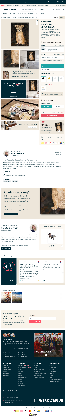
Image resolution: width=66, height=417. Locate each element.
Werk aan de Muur (55, 363)
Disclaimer (28, 407)
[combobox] (27, 9)
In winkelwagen (53, 115)
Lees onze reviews (13, 96)
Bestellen (22, 352)
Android (27, 76)
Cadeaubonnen (23, 356)
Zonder (47, 106)
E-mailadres (31, 315)
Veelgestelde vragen (9, 352)
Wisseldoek (46, 69)
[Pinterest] (10, 391)
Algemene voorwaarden (20, 407)
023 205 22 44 (21, 349)
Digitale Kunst (7, 181)
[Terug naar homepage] (8, 9)
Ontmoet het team (40, 355)
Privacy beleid (47, 407)
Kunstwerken (4, 13)
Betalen (6, 354)
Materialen (30, 13)
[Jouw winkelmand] (63, 9)
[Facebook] (12, 391)
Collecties (12, 13)
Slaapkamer (14, 181)
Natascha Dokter (47, 21)
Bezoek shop (58, 152)
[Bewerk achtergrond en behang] (37, 23)
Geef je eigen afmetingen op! (52, 60)
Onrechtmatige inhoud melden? (37, 407)
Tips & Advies (39, 13)
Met (59, 106)
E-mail (28, 349)
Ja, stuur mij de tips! (35, 321)
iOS (22, 76)
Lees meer (58, 154)
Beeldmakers (21, 13)
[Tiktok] (16, 391)
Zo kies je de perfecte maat (58, 54)
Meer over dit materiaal (59, 45)
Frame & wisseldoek (48, 66)
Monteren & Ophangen (10, 356)
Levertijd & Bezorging (24, 354)
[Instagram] (8, 391)
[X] (14, 391)
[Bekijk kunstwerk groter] (37, 21)
